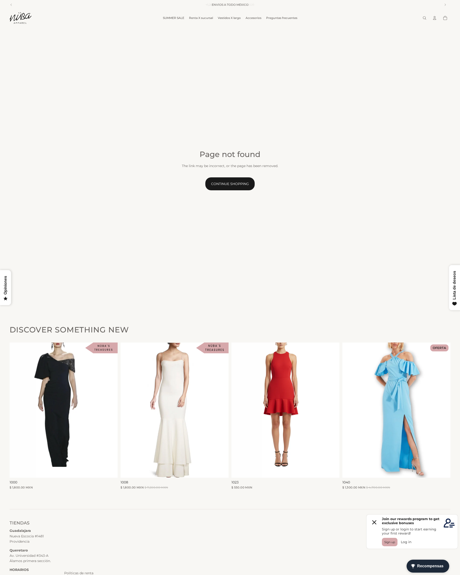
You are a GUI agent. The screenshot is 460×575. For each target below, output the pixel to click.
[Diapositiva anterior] (128, 410)
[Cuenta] (434, 18)
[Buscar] (424, 18)
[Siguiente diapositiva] (221, 410)
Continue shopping (230, 184)
